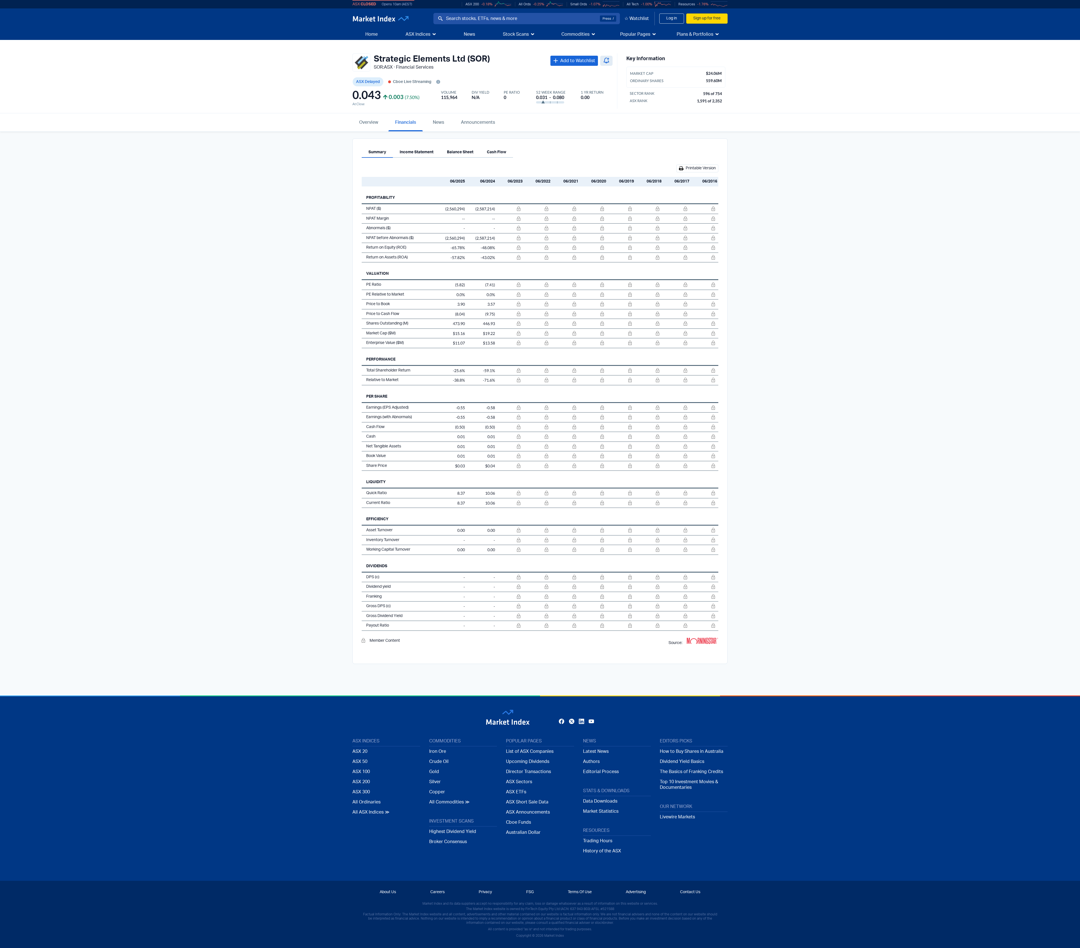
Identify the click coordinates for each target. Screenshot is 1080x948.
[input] (519, 509)
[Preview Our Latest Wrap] (468, 526)
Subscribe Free (616, 510)
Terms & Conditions (554, 531)
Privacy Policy (591, 531)
